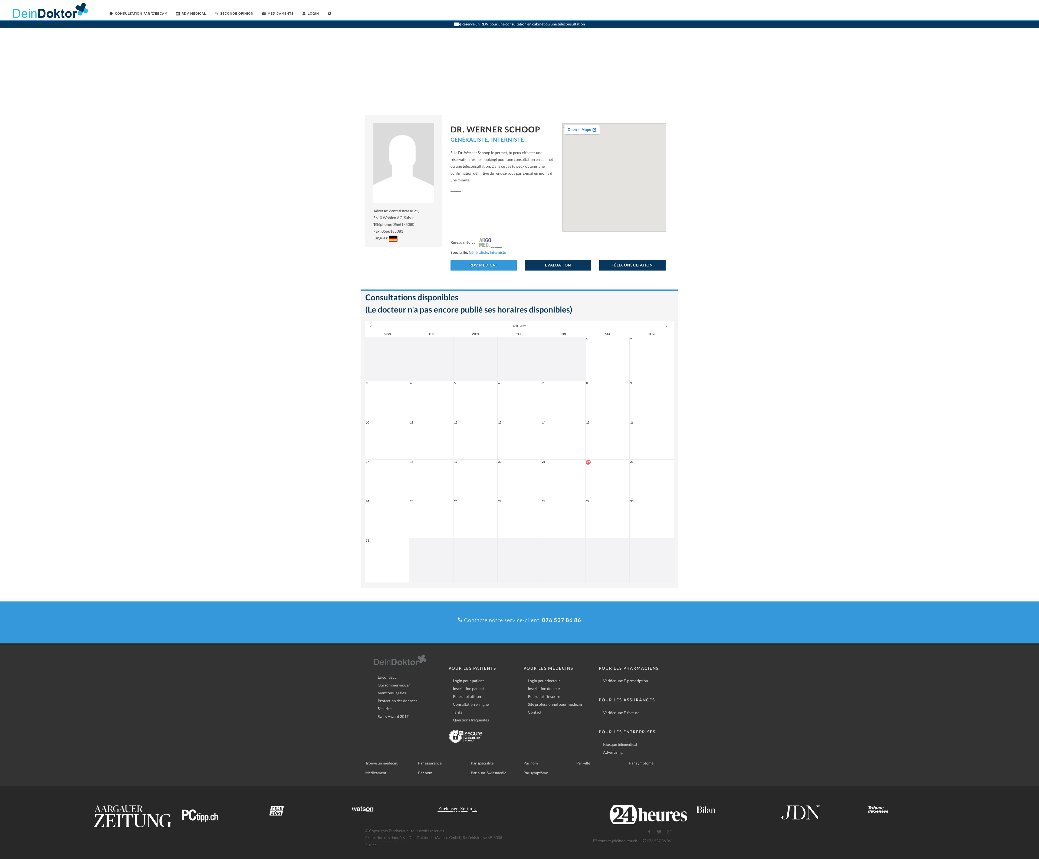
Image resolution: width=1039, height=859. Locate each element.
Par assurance (430, 763)
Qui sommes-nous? (394, 685)
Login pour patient (468, 680)
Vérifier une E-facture (621, 712)
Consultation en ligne (471, 704)
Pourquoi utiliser (467, 696)
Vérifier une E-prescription (625, 680)
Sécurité (385, 708)
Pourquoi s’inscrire (544, 696)
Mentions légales (392, 693)
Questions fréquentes (471, 720)
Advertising (613, 752)
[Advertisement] (519, 74)
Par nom (531, 763)
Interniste (507, 139)
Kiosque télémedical (620, 744)
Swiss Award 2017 (393, 716)
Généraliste (469, 139)
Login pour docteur (544, 680)
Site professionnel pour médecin (555, 704)
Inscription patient (468, 688)
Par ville (583, 763)
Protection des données (397, 700)
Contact (534, 712)
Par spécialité (482, 763)
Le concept (387, 677)
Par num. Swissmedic (488, 772)
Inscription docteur (544, 688)
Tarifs (457, 712)
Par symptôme (641, 763)
